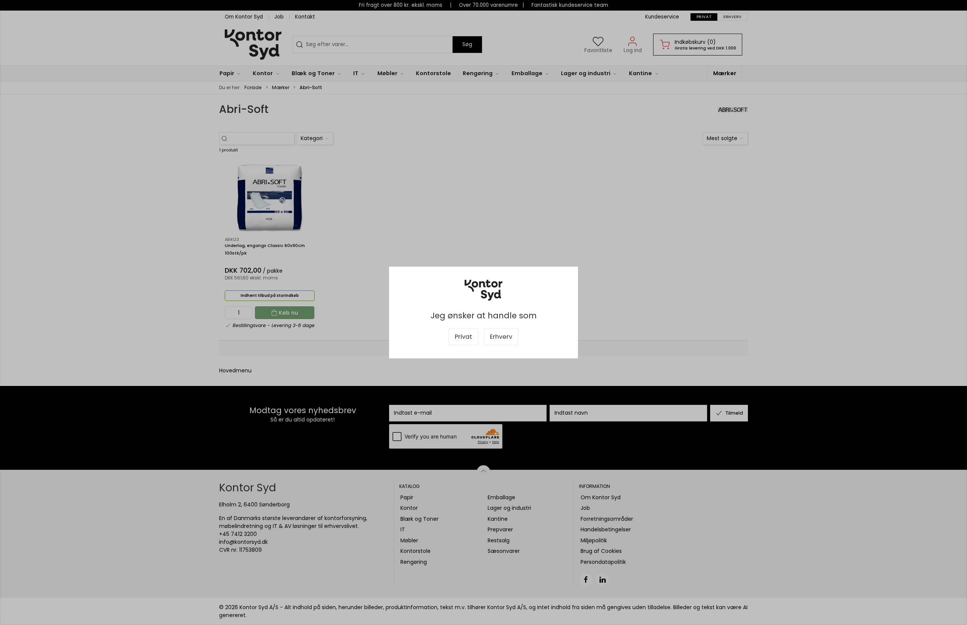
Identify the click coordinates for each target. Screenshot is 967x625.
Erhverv (501, 336)
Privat (463, 336)
